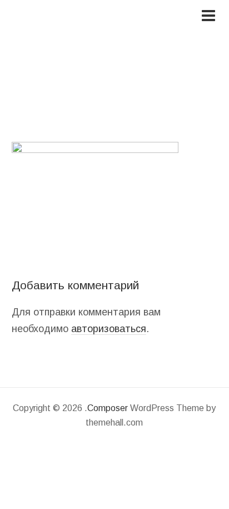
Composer (107, 408)
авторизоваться (108, 328)
